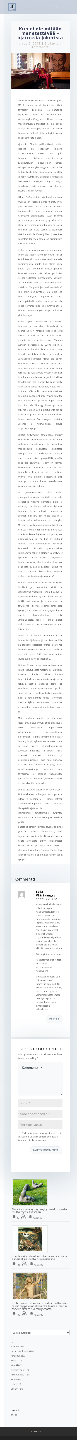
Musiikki (15, 1365)
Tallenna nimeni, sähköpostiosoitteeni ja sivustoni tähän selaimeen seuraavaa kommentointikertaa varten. (39, 1137)
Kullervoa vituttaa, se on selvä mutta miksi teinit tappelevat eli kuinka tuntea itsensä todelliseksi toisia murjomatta (40, 1306)
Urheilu (14, 1384)
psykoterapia (17, 1370)
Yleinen (14, 1388)
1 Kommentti (48, 45)
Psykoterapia (17, 1374)
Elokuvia (52, 43)
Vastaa (54, 1019)
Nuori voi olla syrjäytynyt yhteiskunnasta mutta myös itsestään (39, 1210)
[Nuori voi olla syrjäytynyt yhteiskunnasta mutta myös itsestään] (31, 1205)
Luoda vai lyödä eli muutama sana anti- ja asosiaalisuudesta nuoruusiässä (39, 1257)
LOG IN (36, 1431)
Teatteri (15, 1379)
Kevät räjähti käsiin (20, 1351)
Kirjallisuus (16, 1355)
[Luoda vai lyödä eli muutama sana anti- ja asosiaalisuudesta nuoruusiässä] (31, 1252)
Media (14, 1360)
